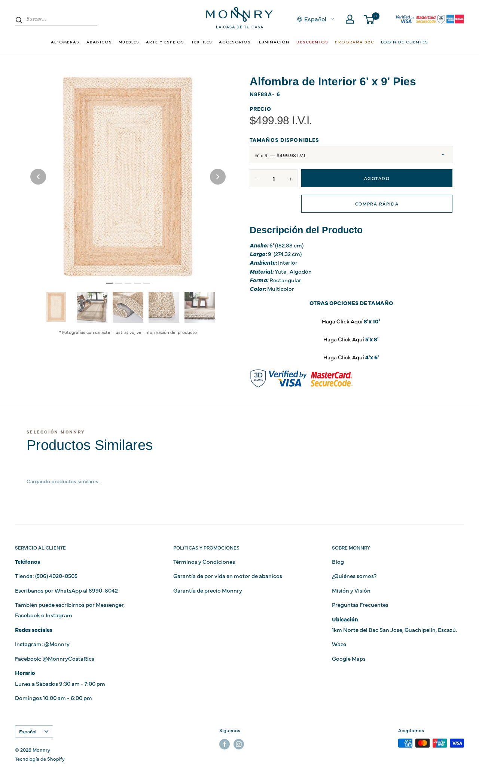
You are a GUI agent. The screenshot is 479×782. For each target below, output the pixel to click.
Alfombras (65, 42)
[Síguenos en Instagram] (239, 744)
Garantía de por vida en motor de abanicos (227, 575)
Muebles (129, 42)
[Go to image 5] (146, 283)
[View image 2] (92, 307)
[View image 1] (56, 307)
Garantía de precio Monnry (207, 590)
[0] (369, 19)
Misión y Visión (351, 590)
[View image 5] (199, 307)
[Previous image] (38, 177)
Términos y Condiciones (204, 561)
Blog (338, 561)
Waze (339, 644)
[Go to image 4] (137, 283)
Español (27, 731)
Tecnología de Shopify (40, 758)
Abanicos (99, 42)
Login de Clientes (404, 42)
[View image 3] (128, 307)
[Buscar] (19, 20)
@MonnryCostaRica (69, 658)
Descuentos (312, 42)
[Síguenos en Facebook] (224, 744)
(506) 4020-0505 (56, 575)
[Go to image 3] (128, 283)
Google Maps (349, 658)
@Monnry (57, 644)
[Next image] (218, 177)
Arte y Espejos (165, 42)
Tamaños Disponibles (284, 140)
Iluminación (273, 42)
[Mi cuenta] (350, 19)
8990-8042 (103, 590)
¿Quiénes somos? (354, 575)
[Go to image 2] (118, 283)
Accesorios (235, 42)
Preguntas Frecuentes (360, 604)
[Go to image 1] (109, 283)
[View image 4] (164, 307)
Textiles (202, 42)
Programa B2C (354, 42)
